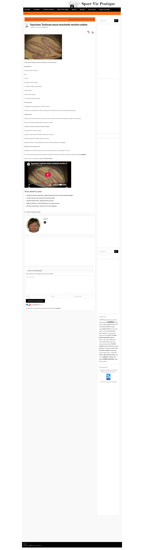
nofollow (57, 308)
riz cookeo (112, 352)
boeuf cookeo (107, 319)
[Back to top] (140, 546)
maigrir (113, 331)
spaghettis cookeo (107, 357)
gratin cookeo (106, 329)
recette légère (107, 348)
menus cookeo (109, 333)
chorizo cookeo (113, 319)
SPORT (74, 9)
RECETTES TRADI (63, 9)
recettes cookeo (104, 350)
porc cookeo (110, 339)
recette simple (113, 350)
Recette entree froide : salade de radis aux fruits (40, 200)
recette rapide (114, 348)
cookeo (28, 212)
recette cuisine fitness (109, 346)
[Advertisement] (59, 251)
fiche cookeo (106, 326)
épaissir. (83, 154)
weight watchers (108, 359)
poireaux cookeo (102, 339)
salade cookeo (111, 354)
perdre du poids (104, 337)
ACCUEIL (27, 9)
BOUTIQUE (92, 9)
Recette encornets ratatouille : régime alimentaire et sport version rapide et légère (49, 195)
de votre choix (48, 158)
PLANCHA (111, 337)
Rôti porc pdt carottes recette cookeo (37, 19)
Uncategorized (44, 27)
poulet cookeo (106, 341)
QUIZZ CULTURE (104, 9)
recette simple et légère (104, 352)
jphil (32, 27)
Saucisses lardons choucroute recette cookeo (80, 19)
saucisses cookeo (35, 212)
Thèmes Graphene (37, 545)
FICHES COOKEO (48, 9)
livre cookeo (109, 331)
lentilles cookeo (102, 331)
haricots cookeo (113, 329)
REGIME (82, 9)
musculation (105, 335)
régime (105, 354)
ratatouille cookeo (106, 344)
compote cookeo (102, 322)
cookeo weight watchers (109, 324)
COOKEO (37, 9)
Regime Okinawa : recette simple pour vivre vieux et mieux (43, 203)
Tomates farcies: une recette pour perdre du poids (40, 198)
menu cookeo (102, 333)
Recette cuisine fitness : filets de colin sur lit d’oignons (41, 206)
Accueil (26, 13)
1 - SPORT (101, 319)
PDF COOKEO (112, 335)
